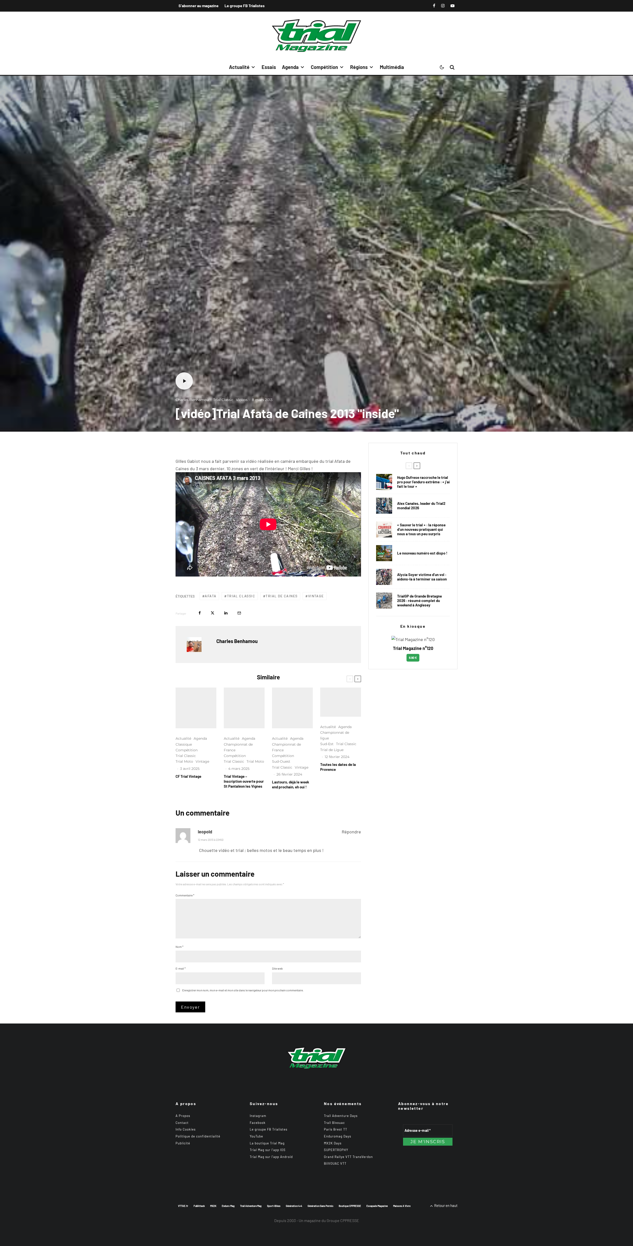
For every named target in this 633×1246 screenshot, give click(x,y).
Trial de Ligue (331, 750)
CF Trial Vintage (188, 776)
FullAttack (199, 1205)
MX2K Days (332, 1143)
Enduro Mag (228, 1205)
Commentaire (185, 895)
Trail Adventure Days (341, 1116)
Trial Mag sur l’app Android (271, 1157)
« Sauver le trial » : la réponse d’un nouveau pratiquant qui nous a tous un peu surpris (421, 529)
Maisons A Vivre (401, 1205)
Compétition (324, 67)
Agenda (290, 67)
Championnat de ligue (334, 735)
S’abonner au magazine (199, 5)
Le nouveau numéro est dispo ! (422, 553)
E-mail (181, 968)
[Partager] (200, 613)
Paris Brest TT (335, 1129)
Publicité (183, 1143)
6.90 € (413, 657)
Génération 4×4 (294, 1205)
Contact (182, 1123)
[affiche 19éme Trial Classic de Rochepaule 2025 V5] (196, 708)
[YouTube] (452, 5)
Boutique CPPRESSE (350, 1205)
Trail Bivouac (334, 1123)
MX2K (213, 1205)
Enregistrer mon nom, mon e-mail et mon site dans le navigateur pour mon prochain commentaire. (243, 990)
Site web (277, 968)
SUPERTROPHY (336, 1150)
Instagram (258, 1116)
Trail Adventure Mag (251, 1205)
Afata (210, 596)
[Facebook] (434, 5)
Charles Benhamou (192, 400)
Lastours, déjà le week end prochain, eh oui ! (290, 784)
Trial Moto (184, 761)
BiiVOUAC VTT (335, 1163)
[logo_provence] (340, 702)
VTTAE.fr (183, 1205)
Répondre (351, 831)
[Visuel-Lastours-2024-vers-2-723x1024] (292, 708)
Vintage (316, 596)
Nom (179, 946)
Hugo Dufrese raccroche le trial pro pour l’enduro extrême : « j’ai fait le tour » (423, 482)
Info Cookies (186, 1129)
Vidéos (242, 400)
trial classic (241, 596)
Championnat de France (238, 747)
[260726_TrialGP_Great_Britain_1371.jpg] (384, 577)
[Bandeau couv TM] (384, 553)
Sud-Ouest (281, 761)
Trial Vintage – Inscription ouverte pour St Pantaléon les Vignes (244, 781)
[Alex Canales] (384, 506)
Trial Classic (223, 400)
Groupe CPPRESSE (343, 1220)
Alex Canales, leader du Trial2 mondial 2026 (421, 505)
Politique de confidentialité (198, 1136)
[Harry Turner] (384, 601)
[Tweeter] (212, 613)
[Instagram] (443, 5)
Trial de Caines (281, 596)
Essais (269, 67)
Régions (359, 67)
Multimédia (392, 67)
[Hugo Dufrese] (384, 482)
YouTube (256, 1136)
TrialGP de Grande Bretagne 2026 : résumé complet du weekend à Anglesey (419, 600)
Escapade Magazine (377, 1205)
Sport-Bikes (273, 1205)
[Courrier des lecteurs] (384, 529)
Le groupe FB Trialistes (245, 5)
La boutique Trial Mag (267, 1143)
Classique (184, 744)
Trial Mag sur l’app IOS (268, 1150)
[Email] (239, 613)
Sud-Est (327, 744)
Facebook (258, 1123)
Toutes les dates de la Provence (338, 767)
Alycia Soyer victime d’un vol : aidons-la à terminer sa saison (422, 576)
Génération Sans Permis (320, 1205)
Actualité (239, 67)
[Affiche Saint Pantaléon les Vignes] (244, 708)
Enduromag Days (337, 1136)
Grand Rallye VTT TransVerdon (348, 1157)
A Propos (183, 1116)
